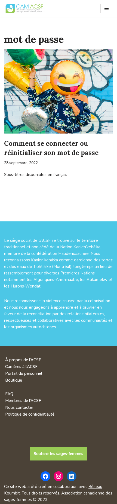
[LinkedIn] (71, 476)
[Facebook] (45, 476)
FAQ (9, 394)
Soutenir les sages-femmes (58, 453)
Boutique (13, 380)
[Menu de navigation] (106, 8)
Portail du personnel (23, 373)
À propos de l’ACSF (23, 360)
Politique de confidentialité (29, 414)
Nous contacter (19, 407)
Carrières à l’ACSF (21, 366)
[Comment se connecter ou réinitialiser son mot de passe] (58, 91)
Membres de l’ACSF (23, 400)
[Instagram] (58, 476)
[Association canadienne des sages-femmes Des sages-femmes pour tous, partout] (24, 8)
